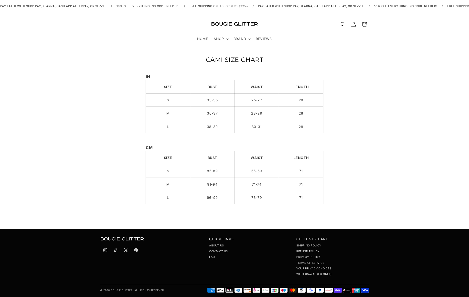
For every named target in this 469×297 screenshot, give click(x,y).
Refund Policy (308, 251)
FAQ (212, 257)
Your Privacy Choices (313, 268)
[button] (220, 39)
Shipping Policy (308, 245)
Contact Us (218, 251)
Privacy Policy (308, 257)
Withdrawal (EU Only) (314, 274)
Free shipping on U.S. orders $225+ (216, 6)
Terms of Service (310, 263)
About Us (216, 245)
